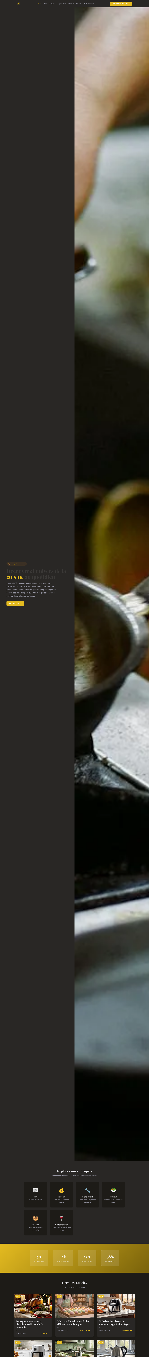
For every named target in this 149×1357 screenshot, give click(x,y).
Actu (45, 3)
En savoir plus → (15, 603)
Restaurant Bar (89, 3)
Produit (78, 3)
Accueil (38, 3)
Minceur (71, 3)
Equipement (62, 3)
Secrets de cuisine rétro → (121, 3)
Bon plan (52, 3)
